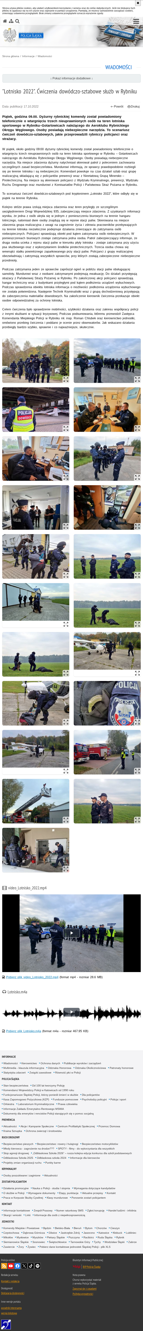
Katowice (103, 1232)
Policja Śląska (10, 1079)
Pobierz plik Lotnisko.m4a (23, 1031)
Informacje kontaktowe (16, 1210)
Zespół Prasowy (43, 1210)
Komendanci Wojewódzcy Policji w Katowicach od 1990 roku (38, 1090)
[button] (136, 21)
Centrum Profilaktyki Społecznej (76, 1126)
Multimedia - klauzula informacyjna (23, 1067)
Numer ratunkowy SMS (69, 1210)
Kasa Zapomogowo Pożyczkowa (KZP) (26, 1099)
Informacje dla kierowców (85, 1157)
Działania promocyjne (16, 1188)
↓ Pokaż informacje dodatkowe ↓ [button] (71, 78)
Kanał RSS (4, 1266)
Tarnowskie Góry (80, 1242)
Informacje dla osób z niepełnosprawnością (59, 1215)
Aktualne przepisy (92, 1193)
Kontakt (111, 1193)
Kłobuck (117, 1232)
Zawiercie (9, 1246)
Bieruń (77, 1228)
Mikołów (8, 1237)
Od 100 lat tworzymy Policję (48, 1085)
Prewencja (8, 1120)
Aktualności (10, 1126)
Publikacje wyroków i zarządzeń (82, 1063)
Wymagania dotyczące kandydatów (94, 1188)
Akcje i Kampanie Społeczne (37, 1126)
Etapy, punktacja (68, 1193)
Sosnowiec (38, 1242)
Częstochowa (11, 1232)
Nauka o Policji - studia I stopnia (51, 1188)
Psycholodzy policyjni (94, 1099)
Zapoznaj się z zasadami (84, 1288)
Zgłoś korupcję (95, 1210)
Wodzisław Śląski (114, 1242)
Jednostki (8, 1221)
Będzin (47, 1228)
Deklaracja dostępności (12, 1293)
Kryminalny (9, 1169)
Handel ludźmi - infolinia (122, 1210)
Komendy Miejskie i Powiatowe (21, 1228)
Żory (21, 1246)
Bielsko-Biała (62, 1228)
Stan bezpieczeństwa (15, 1085)
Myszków (37, 1237)
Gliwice (53, 1232)
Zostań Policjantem (14, 1182)
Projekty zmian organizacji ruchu (22, 1162)
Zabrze (132, 1242)
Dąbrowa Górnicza (34, 1232)
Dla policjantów (91, 1094)
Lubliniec (131, 1232)
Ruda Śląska (105, 1237)
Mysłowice (23, 1237)
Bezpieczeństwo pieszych (18, 1143)
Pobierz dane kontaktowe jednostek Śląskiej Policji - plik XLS (74, 1246)
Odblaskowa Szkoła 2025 (18, 1157)
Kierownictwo (29, 1063)
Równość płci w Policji (68, 1072)
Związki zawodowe (40, 1072)
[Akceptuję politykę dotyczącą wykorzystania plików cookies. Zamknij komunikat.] (138, 3)
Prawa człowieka (67, 1104)
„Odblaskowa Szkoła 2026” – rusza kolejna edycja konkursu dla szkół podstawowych (82, 1153)
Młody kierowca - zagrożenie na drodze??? (28, 1148)
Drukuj (135, 106)
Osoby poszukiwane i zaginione (21, 1175)
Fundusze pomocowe (65, 1099)
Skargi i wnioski (12, 1215)
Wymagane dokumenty (41, 1193)
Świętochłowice (58, 1242)
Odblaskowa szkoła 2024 (51, 1157)
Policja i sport (118, 1099)
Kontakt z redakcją (10, 1281)
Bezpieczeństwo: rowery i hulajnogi (57, 1143)
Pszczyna (74, 1237)
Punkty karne (53, 1162)
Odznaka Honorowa (59, 1067)
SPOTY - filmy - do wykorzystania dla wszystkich (86, 1148)
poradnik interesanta (11, 1308)
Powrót (118, 106)
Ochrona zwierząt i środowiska (44, 1130)
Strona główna (10, 56)
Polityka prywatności (83, 1294)
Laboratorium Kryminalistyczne (36, 1104)
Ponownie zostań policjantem (89, 1197)
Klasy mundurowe (57, 1197)
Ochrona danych (50, 1063)
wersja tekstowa (9, 1313)
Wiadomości (45, 56)
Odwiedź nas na (11, 1266)
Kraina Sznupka (12, 1130)
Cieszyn (115, 1228)
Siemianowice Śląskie (16, 1242)
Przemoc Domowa (109, 1126)
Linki (28, 1215)
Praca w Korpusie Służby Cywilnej (23, 1197)
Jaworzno (89, 1232)
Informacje (28, 56)
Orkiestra (8, 1104)
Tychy (97, 1242)
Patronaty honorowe (122, 1067)
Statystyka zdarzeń (14, 1072)
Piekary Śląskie (56, 1237)
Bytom (89, 1228)
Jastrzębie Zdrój (70, 1232)
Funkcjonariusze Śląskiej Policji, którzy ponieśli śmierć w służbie (40, 1094)
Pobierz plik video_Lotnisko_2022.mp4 (32, 977)
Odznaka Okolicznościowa (90, 1067)
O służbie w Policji (13, 1193)
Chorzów (101, 1228)
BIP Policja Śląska (91, 1267)
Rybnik (120, 1237)
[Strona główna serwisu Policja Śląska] (5, 21)
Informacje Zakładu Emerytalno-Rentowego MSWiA (33, 1108)
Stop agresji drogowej (16, 1153)
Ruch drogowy (11, 1137)
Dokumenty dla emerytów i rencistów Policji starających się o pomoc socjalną (48, 1113)
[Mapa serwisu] (11, 21)
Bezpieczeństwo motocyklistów (100, 1143)
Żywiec (32, 1246)
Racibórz (88, 1237)
